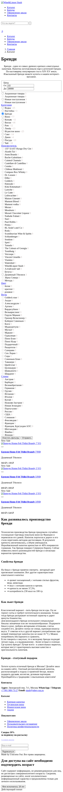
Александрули (13, 303)
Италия (9, 397)
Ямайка (9, 432)
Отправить (27, 438)
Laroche (9, 189)
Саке (9, 134)
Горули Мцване (13, 315)
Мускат (9, 330)
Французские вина (16, 707)
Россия (9, 411)
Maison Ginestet (13, 198)
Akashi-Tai (11, 151)
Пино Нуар (11, 341)
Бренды (11, 10)
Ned (7, 219)
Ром (9, 125)
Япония (9, 435)
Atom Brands (12, 154)
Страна (4, 376)
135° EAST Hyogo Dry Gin (19, 148)
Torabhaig (10, 251)
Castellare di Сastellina (16, 163)
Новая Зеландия (13, 405)
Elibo (8, 178)
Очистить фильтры (10, 438)
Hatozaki (10, 184)
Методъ (9, 280)
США (8, 414)
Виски (10, 122)
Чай (9, 143)
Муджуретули (12, 327)
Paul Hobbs (11, 222)
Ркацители (11, 347)
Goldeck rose (12, 297)
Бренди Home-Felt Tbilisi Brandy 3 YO (21, 502)
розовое (9, 292)
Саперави (10, 350)
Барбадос (10, 382)
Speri (8, 242)
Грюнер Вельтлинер (15, 318)
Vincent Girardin (13, 257)
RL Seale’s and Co (14, 228)
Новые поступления (16, 99)
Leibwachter (11, 195)
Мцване (9, 332)
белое (8, 286)
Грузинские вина (15, 704)
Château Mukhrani (14, 169)
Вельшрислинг (13, 312)
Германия (10, 388)
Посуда (10, 140)
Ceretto (9, 166)
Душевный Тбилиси (16, 274)
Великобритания (14, 385)
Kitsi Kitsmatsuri (13, 187)
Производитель (9, 145)
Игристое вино (14, 131)
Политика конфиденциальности (23, 726)
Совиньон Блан (13, 359)
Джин (9, 137)
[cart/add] (2, 446)
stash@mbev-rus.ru (35, 690)
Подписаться (8, 752)
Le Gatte (10, 192)
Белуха (9, 271)
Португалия (11, 408)
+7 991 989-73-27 (9, 690)
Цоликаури (11, 368)
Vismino (9, 260)
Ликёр (10, 128)
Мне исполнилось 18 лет (13, 787)
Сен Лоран (11, 353)
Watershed (10, 263)
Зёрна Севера (12, 277)
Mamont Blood (13, 201)
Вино (9, 116)
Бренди (9, 114)
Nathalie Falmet (13, 216)
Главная (11, 49)
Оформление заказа (17, 12)
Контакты (12, 15)
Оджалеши (11, 335)
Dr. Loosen (11, 175)
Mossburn (10, 210)
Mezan (9, 207)
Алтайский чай (13, 269)
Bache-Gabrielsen (14, 157)
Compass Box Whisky (16, 172)
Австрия (10, 379)
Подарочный (12, 344)
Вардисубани (12, 309)
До (5, 88)
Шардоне (10, 373)
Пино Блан (11, 338)
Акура (9, 300)
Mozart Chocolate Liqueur (18, 213)
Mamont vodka (13, 204)
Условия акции (7, 740)
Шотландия (11, 429)
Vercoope (10, 254)
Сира (8, 356)
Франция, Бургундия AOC (19, 426)
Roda (8, 230)
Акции (10, 709)
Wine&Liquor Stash (15, 266)
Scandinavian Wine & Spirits (19, 233)
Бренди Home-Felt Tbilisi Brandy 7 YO (21, 452)
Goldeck (9, 181)
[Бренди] (21, 443)
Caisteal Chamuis (14, 160)
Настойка (11, 111)
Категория (6, 105)
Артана (9, 306)
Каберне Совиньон (15, 321)
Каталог (11, 7)
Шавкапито (11, 371)
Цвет (3, 283)
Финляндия (11, 420)
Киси (8, 324)
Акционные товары (15, 93)
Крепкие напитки (16, 702)
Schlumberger (12, 236)
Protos (8, 225)
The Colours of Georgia (17, 248)
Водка (10, 108)
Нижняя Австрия (14, 402)
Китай (9, 400)
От (5, 85)
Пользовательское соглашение (22, 724)
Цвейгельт (11, 365)
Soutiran (9, 239)
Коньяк (10, 119)
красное (9, 289)
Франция (10, 423)
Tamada (9, 245)
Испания (10, 394)
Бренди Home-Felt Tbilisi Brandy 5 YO (21, 476)
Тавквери (10, 362)
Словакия (10, 417)
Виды (4, 294)
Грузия (9, 391)
